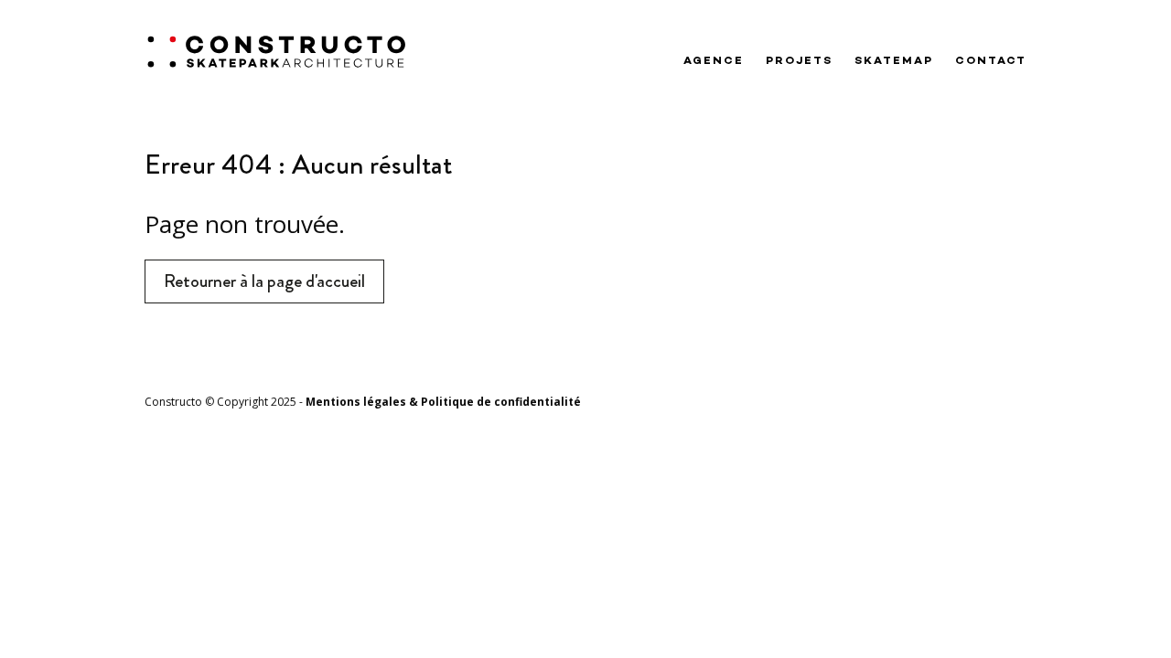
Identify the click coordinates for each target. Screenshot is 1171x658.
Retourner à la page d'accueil (264, 281)
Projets (799, 61)
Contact (990, 61)
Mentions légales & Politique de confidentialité (443, 401)
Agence (713, 61)
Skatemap (893, 61)
